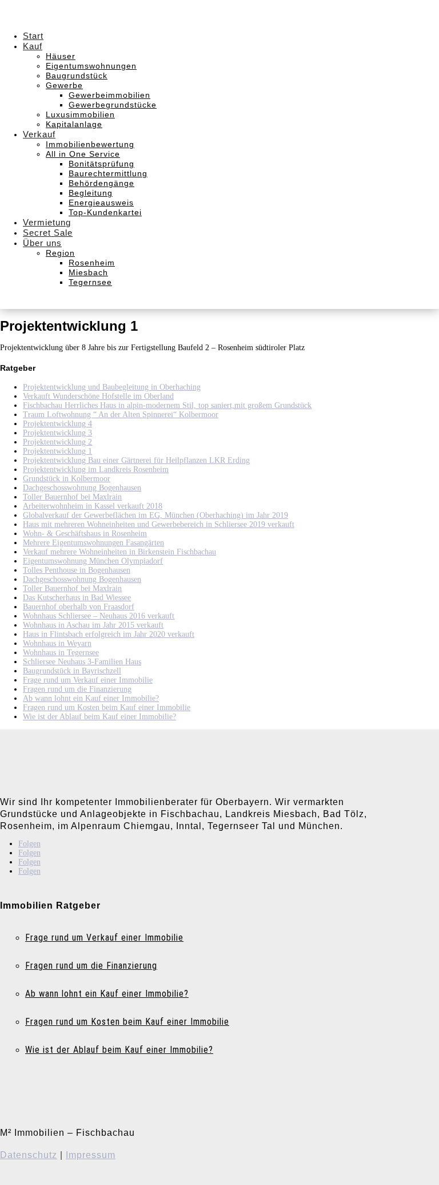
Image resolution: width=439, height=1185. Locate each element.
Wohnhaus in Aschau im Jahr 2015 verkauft (93, 625)
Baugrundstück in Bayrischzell (72, 671)
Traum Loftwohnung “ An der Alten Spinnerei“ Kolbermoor (120, 414)
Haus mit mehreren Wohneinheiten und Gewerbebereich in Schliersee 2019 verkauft (158, 524)
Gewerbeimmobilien (109, 95)
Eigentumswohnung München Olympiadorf (93, 561)
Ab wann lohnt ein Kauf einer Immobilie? (91, 698)
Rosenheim (92, 262)
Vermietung (47, 222)
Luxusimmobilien (80, 114)
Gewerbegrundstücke (113, 104)
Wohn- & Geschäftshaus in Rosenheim (85, 533)
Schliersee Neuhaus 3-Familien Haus (82, 661)
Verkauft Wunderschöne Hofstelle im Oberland (98, 396)
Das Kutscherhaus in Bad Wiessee (77, 597)
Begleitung (91, 192)
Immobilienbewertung (90, 144)
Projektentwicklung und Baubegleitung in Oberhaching (112, 387)
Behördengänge (101, 183)
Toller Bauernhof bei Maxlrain (72, 497)
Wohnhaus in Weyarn (57, 643)
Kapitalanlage (74, 124)
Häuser (60, 56)
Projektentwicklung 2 (57, 442)
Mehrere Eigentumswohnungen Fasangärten (93, 542)
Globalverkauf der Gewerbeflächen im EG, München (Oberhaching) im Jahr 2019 (155, 515)
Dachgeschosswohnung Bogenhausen (82, 487)
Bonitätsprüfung (101, 163)
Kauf (32, 46)
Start (33, 36)
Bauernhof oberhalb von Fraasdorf (78, 607)
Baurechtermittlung (108, 173)
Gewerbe (64, 85)
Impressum (90, 1155)
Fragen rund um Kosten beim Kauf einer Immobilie (106, 707)
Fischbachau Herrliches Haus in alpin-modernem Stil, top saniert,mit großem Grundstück (167, 405)
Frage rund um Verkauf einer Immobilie (88, 680)
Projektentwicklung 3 (57, 433)
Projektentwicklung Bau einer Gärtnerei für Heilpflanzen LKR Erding (136, 460)
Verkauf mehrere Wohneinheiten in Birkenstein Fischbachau (119, 552)
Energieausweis (101, 202)
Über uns (42, 243)
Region (60, 252)
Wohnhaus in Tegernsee (61, 652)
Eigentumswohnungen (91, 65)
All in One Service (83, 153)
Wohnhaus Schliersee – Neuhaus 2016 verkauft (98, 616)
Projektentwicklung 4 (57, 423)
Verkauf (39, 134)
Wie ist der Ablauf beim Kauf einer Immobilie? (99, 716)
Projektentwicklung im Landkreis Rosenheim (96, 469)
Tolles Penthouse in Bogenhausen (76, 570)
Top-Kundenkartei (105, 212)
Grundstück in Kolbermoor (66, 478)
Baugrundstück (76, 75)
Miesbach (88, 272)
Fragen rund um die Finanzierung (77, 689)
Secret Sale (48, 232)
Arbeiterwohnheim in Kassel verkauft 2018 (92, 506)
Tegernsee (90, 282)
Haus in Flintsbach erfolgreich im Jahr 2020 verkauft (108, 634)
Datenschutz (28, 1155)
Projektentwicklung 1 (57, 451)
